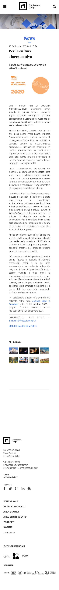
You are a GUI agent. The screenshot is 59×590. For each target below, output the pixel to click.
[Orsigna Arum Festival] (13, 361)
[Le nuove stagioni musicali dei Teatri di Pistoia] (34, 361)
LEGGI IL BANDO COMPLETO (23, 326)
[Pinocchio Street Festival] (34, 351)
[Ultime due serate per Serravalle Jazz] (23, 351)
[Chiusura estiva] (44, 351)
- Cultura (32, 46)
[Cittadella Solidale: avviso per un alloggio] (44, 361)
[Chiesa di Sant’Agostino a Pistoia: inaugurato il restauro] (13, 351)
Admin (6, 475)
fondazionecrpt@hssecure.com (20, 468)
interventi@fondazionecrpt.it (22, 320)
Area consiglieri (10, 477)
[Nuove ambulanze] (23, 361)
